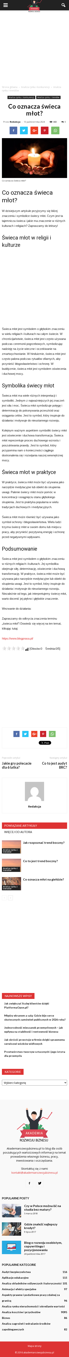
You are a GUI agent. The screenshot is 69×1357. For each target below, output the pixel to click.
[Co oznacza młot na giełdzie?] (11, 883)
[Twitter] (40, 1183)
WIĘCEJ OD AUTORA (18, 832)
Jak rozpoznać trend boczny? (44, 842)
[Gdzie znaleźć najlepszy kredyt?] (11, 1229)
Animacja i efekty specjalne (19, 1289)
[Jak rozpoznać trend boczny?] (11, 847)
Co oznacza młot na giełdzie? (43, 879)
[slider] (13, 648)
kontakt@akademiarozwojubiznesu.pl (35, 1172)
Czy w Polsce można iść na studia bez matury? (42, 1207)
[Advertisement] (34, 46)
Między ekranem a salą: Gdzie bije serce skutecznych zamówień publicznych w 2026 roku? (35, 1017)
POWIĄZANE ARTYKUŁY (20, 825)
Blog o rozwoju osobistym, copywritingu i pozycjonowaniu (43, 1246)
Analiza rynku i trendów (48, 97)
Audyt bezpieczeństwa (16, 1271)
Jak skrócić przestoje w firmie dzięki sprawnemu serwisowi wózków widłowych (34, 1041)
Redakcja (15, 121)
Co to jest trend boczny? (40, 861)
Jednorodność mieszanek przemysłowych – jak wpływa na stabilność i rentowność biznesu (33, 1029)
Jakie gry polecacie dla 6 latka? (16, 765)
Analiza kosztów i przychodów (21, 1312)
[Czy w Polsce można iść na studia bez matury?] (11, 1210)
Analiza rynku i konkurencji (21, 97)
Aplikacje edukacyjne (15, 1277)
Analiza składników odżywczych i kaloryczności (32, 1283)
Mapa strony (34, 1346)
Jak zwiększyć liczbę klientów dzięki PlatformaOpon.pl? (26, 1005)
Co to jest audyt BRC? (54, 765)
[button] (63, 5)
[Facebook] (29, 1183)
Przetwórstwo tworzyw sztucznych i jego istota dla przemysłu (34, 1053)
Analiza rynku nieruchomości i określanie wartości (33, 1306)
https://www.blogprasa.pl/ (17, 638)
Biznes (6, 1317)
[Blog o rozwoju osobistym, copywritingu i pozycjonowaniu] (11, 1247)
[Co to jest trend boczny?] (11, 865)
